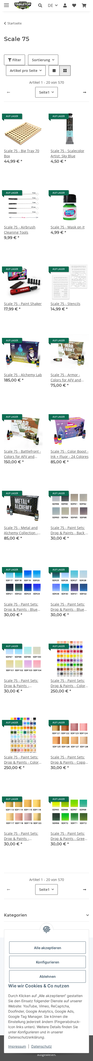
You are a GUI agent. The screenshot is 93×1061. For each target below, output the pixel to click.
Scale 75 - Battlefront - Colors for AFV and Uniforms (22, 454)
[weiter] (84, 92)
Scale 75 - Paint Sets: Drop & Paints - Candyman (21, 683)
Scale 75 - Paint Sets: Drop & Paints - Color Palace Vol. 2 (21, 760)
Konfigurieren (47, 962)
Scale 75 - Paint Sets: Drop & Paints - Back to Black (70, 530)
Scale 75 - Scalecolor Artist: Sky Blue (67, 153)
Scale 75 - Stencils (65, 303)
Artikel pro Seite (23, 70)
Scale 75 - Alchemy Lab (23, 374)
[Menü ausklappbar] (6, 3)
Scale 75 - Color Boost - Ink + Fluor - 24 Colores (70, 454)
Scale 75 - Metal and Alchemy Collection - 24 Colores (21, 530)
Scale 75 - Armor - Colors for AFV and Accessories (66, 377)
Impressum (17, 1046)
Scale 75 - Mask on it (68, 227)
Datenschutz (41, 1046)
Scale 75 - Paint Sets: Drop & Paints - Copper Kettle (70, 760)
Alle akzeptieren (47, 948)
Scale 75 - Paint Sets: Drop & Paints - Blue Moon (21, 607)
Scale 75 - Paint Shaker (23, 303)
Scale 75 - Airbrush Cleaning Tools (19, 230)
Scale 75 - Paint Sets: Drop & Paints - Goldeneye (21, 836)
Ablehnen (47, 976)
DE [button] (50, 5)
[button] (40, 5)
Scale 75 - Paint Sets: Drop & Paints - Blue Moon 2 (68, 607)
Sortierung (41, 60)
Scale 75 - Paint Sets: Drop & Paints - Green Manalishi (69, 836)
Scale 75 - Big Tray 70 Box (21, 153)
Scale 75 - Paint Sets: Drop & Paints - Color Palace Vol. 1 (68, 683)
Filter (16, 60)
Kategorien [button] (15, 915)
